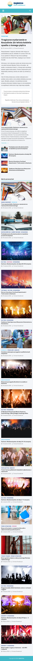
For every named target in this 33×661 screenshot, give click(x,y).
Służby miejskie (15, 232)
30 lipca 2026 (6, 621)
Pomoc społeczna (6, 526)
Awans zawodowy (6, 202)
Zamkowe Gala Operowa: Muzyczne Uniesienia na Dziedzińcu (20, 169)
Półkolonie (10, 350)
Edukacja (14, 202)
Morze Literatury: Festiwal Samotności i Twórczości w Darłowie (20, 162)
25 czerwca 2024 (7, 48)
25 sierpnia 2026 (6, 296)
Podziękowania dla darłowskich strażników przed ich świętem (18, 147)
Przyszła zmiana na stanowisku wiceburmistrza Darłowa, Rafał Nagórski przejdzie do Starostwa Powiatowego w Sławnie (17, 93)
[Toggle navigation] (3, 11)
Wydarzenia (24, 232)
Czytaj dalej (4, 143)
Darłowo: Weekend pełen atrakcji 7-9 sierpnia (15, 500)
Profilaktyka (5, 468)
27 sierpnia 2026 (6, 266)
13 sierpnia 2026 (6, 443)
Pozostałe (4, 36)
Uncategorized (5, 380)
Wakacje (16, 350)
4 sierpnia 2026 (6, 561)
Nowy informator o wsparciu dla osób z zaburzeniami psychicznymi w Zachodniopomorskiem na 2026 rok (13, 529)
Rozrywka (9, 262)
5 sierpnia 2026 (6, 532)
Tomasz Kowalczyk (19, 48)
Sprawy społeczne (16, 556)
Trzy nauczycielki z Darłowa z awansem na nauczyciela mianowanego (14, 128)
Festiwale (4, 290)
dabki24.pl (21, 658)
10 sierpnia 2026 (6, 473)
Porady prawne (5, 556)
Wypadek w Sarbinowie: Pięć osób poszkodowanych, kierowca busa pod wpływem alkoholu (17, 101)
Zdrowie (14, 526)
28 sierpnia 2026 (6, 208)
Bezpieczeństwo (6, 232)
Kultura (3, 262)
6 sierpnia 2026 (6, 502)
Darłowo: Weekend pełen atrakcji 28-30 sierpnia (16, 264)
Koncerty (4, 615)
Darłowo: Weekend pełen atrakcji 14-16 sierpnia (16, 441)
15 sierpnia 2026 (6, 415)
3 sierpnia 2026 (6, 591)
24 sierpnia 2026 (6, 325)
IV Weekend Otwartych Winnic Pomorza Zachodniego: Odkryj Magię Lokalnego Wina (14, 412)
